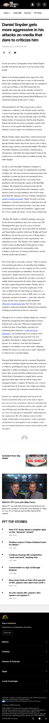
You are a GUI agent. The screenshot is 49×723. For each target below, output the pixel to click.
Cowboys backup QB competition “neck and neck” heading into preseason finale (25, 556)
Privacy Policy (24, 699)
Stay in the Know (9, 623)
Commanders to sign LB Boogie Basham (24, 568)
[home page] (10, 4)
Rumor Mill (17, 13)
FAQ (31, 698)
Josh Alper (13, 548)
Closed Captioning (22, 698)
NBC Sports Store (40, 698)
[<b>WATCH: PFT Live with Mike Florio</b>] (24, 486)
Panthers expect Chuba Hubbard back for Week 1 (27, 543)
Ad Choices (14, 699)
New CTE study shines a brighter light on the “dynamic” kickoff (27, 530)
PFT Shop (37, 13)
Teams (6, 13)
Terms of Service (34, 701)
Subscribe (7, 633)
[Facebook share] (4, 53)
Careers (12, 698)
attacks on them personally (12, 198)
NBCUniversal (15, 705)
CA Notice (24, 701)
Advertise (5, 698)
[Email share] (15, 53)
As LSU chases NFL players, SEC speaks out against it (25, 594)
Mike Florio (13, 535)
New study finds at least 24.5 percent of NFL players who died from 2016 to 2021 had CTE (27, 581)
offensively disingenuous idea (14, 303)
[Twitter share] (9, 53)
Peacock (27, 13)
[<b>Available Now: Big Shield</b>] (36, 461)
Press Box (5, 699)
